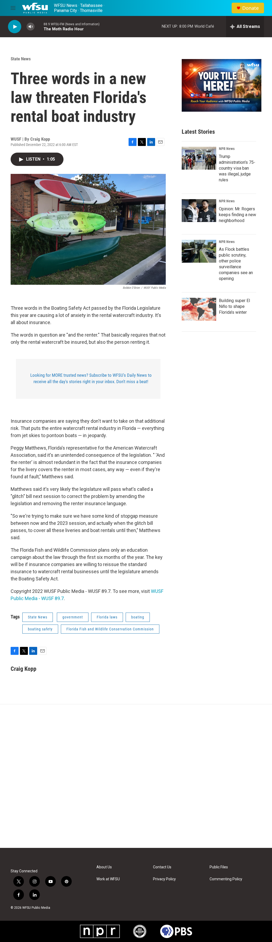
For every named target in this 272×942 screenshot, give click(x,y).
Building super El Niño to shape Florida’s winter (234, 306)
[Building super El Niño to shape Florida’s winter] (199, 309)
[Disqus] (136, 776)
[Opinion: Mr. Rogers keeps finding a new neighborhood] (199, 210)
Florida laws (107, 617)
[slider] (39, 26)
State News (21, 58)
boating (137, 617)
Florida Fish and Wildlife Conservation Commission (110, 629)
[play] (14, 27)
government (72, 617)
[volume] (30, 27)
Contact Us (162, 867)
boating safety (40, 629)
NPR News (227, 148)
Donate (250, 8)
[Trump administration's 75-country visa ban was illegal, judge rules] (199, 158)
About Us (104, 867)
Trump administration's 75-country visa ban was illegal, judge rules (237, 168)
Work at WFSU (108, 879)
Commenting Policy (226, 879)
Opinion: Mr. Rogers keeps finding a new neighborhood (237, 214)
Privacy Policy (164, 879)
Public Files (219, 867)
